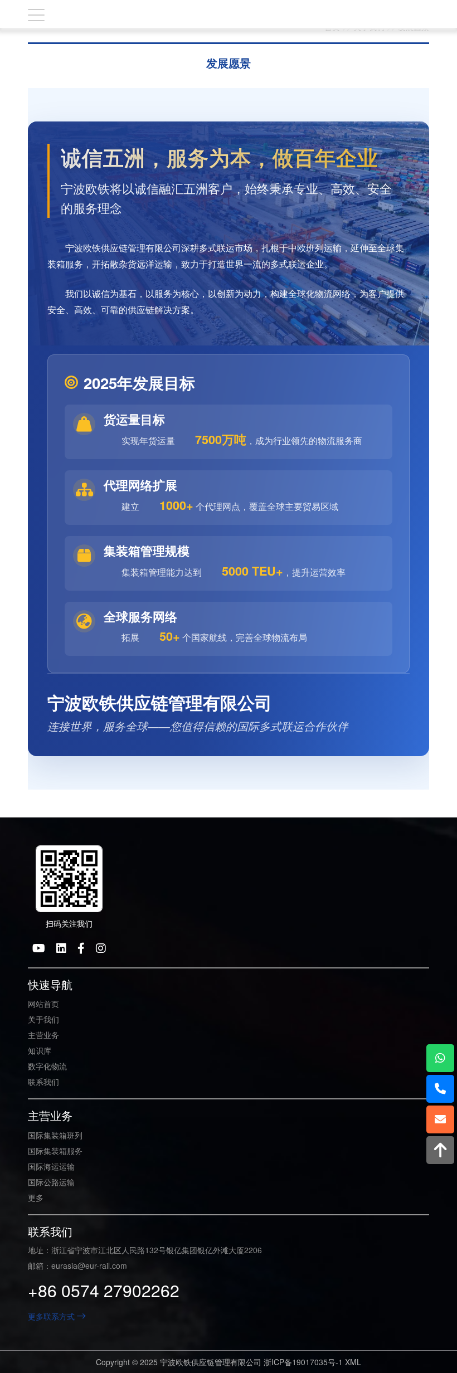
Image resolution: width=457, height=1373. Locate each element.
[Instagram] (101, 948)
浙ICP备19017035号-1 (303, 1361)
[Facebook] (81, 948)
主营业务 (43, 1034)
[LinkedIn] (61, 948)
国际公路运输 (51, 1181)
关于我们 (43, 1019)
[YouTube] (38, 948)
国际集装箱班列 (55, 1135)
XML (353, 1361)
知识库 (39, 1050)
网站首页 (43, 1003)
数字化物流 (47, 1066)
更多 (35, 1197)
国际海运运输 (51, 1166)
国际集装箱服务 (55, 1150)
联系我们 (43, 1081)
